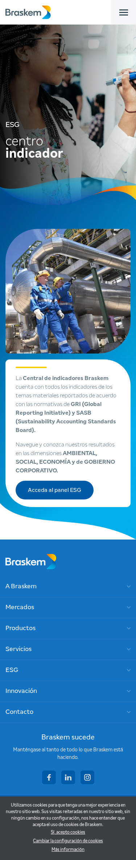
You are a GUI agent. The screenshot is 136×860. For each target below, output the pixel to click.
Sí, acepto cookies (68, 832)
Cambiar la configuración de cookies (68, 841)
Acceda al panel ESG (54, 490)
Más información (68, 850)
